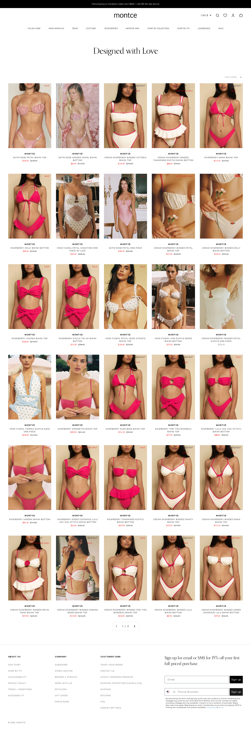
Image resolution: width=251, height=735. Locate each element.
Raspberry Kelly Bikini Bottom (30, 248)
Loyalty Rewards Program (116, 677)
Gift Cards (61, 695)
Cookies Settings (110, 708)
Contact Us (107, 671)
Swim (75, 28)
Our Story (14, 665)
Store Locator (64, 671)
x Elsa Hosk (34, 28)
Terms (220, 707)
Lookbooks (204, 28)
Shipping (105, 689)
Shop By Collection (158, 28)
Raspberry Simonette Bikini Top (77, 429)
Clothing (91, 28)
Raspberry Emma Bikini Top (221, 157)
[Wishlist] (225, 15)
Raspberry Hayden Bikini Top (30, 338)
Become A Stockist (66, 677)
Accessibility (16, 695)
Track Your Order (111, 665)
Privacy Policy (17, 683)
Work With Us (63, 683)
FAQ (102, 701)
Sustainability (17, 677)
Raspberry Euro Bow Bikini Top (125, 429)
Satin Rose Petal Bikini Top (30, 157)
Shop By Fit (183, 28)
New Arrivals (56, 28)
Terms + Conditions (20, 689)
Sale (220, 28)
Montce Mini (132, 28)
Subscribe (61, 665)
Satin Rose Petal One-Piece (125, 248)
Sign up (236, 679)
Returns (105, 695)
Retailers (61, 689)
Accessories (111, 28)
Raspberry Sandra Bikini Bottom (29, 519)
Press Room (62, 701)
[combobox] (170, 691)
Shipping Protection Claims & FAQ (121, 683)
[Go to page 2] (134, 626)
